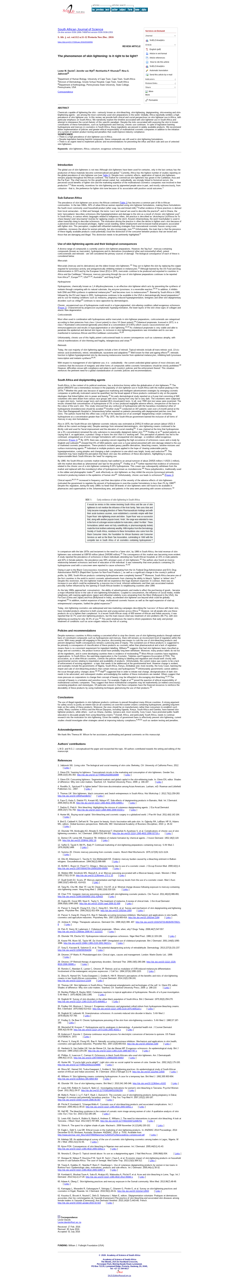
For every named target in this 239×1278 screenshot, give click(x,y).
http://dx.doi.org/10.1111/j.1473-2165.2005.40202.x (97, 1029)
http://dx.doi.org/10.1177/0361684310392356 (102, 1090)
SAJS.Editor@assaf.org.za (119, 1275)
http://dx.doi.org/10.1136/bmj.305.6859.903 (78, 1079)
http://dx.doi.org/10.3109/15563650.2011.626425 (80, 896)
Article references (157, 58)
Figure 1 (62, 308)
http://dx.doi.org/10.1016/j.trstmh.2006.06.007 (79, 1100)
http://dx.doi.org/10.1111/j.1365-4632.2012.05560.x (109, 1177)
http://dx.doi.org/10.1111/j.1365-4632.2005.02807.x (81, 1170)
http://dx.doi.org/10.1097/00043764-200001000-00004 (83, 868)
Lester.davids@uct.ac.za (69, 1222)
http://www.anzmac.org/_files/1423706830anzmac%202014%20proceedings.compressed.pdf (101, 1135)
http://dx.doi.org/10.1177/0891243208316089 (98, 775)
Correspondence (65, 92)
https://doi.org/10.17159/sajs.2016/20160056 (75, 42)
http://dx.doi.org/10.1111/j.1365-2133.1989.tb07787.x (112, 1051)
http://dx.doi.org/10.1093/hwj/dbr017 (74, 796)
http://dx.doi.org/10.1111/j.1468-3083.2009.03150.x (100, 810)
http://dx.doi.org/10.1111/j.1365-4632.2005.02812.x (81, 1149)
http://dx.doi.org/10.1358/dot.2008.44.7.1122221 (80, 931)
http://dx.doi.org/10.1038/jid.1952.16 (79, 840)
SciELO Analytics (157, 40)
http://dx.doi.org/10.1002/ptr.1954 (116, 910)
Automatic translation (159, 70)
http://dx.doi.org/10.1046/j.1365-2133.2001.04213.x (87, 943)
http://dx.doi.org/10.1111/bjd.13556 (148, 1072)
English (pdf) (155, 49)
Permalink (153, 100)
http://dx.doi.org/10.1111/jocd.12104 (74, 980)
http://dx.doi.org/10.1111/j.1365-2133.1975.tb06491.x (82, 1001)
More (151, 91)
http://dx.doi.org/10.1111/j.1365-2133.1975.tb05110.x (117, 1009)
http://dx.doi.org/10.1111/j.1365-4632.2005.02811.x (109, 1107)
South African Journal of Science (80, 29)
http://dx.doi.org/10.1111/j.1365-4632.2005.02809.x (100, 803)
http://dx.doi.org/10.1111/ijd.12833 (133, 1191)
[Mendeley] (147, 91)
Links (66, 768)
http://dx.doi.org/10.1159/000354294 (74, 950)
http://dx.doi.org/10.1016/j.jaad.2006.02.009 (99, 903)
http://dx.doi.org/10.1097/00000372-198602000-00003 (99, 1058)
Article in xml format (158, 53)
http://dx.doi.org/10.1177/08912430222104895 (79, 1065)
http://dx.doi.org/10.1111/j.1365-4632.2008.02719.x (136, 833)
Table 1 (106, 175)
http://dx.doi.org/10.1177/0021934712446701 (121, 1121)
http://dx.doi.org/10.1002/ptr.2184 (143, 917)
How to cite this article (159, 62)
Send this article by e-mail (161, 75)
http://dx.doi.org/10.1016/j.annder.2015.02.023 (79, 1203)
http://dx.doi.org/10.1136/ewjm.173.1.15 (94, 875)
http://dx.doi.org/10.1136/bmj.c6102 (149, 1083)
